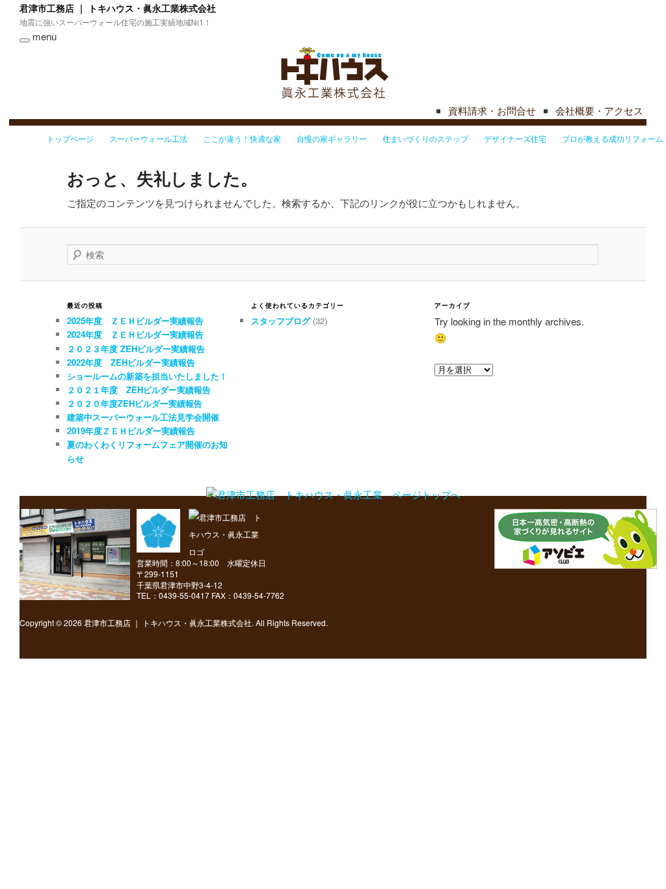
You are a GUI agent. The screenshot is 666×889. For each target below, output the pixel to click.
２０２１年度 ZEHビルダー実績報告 (139, 389)
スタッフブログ (280, 320)
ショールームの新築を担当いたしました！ (147, 376)
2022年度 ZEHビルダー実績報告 (131, 362)
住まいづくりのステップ (425, 138)
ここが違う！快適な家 (242, 138)
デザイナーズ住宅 (515, 138)
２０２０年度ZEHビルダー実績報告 (134, 403)
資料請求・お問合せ (492, 110)
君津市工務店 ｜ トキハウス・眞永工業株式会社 (118, 7)
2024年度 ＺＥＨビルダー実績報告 (135, 334)
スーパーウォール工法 (148, 138)
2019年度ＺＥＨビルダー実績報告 (131, 430)
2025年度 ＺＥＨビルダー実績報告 (135, 320)
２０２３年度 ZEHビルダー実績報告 (136, 348)
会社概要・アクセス (599, 110)
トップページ (70, 138)
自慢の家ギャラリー (332, 138)
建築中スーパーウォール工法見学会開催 (143, 417)
